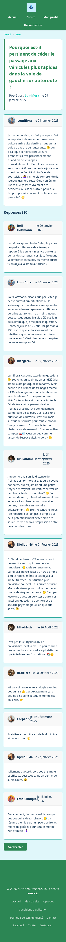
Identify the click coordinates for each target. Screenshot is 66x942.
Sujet (18, 34)
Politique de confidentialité (26, 917)
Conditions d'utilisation (33, 909)
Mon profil (50, 17)
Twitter (32, 925)
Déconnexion (33, 25)
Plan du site (32, 901)
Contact (51, 917)
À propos (48, 901)
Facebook (18, 925)
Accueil (13, 17)
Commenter (15, 846)
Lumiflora (32, 95)
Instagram (46, 925)
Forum (30, 17)
